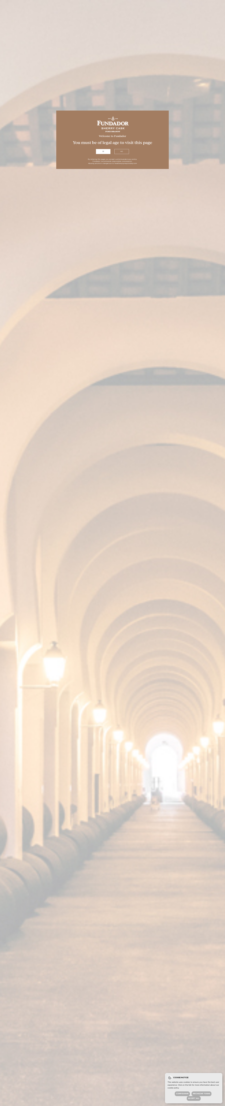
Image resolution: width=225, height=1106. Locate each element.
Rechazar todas (201, 1094)
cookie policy (173, 1088)
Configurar (182, 1094)
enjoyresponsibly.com (128, 163)
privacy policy (131, 159)
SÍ (103, 151)
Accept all (193, 1098)
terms (120, 159)
